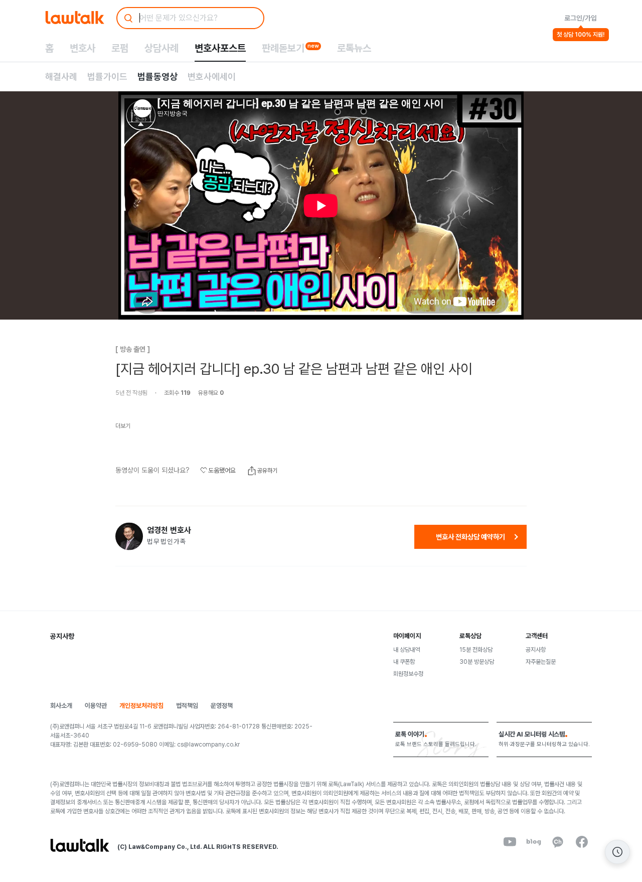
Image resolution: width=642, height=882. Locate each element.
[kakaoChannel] (558, 842)
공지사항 (536, 649)
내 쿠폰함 (404, 661)
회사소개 (61, 705)
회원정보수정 (408, 673)
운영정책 (222, 705)
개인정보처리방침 (141, 705)
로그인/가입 (580, 18)
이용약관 (96, 705)
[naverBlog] (534, 842)
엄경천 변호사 (169, 530)
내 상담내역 (406, 649)
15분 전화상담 (476, 649)
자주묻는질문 (541, 661)
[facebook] (582, 842)
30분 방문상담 (476, 661)
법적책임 (187, 705)
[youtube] (510, 842)
